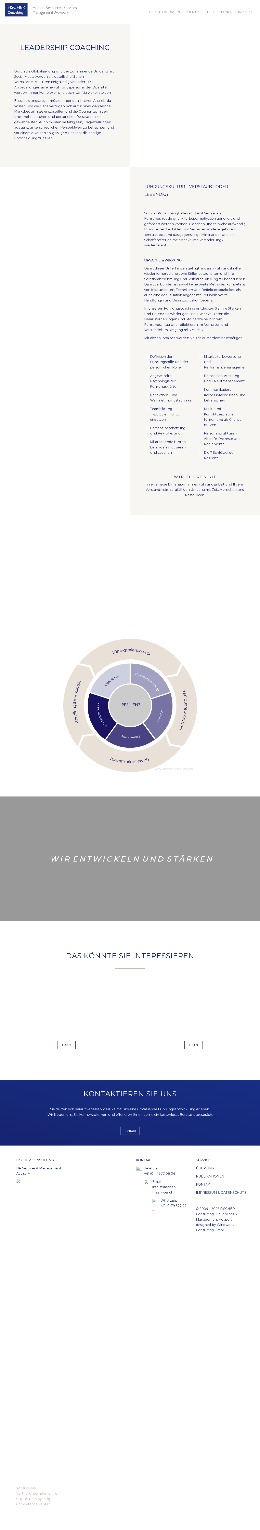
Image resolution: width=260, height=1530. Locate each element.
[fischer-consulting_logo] (42, 12)
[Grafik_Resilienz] (130, 705)
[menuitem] (164, 12)
